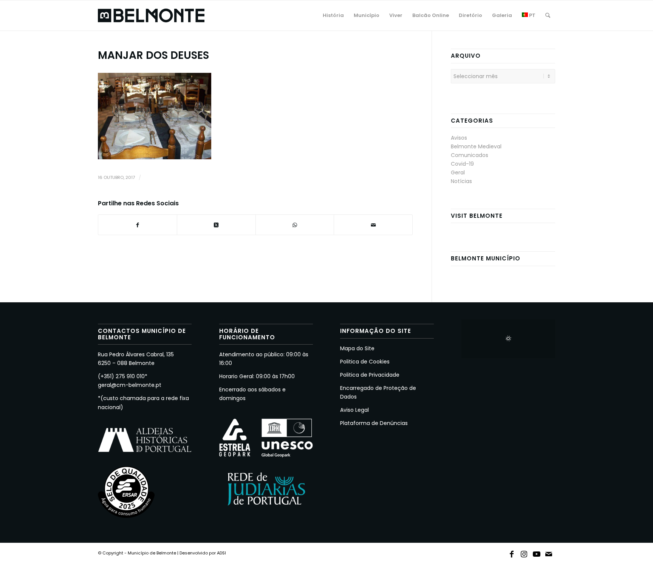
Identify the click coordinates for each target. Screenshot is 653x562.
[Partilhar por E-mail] (373, 225)
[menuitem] (333, 15)
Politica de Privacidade (369, 375)
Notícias (461, 181)
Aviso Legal (354, 410)
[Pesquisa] (547, 15)
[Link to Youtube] (536, 552)
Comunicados (469, 155)
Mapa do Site (357, 348)
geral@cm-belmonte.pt (129, 385)
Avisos (459, 138)
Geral (458, 172)
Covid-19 (462, 164)
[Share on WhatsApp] (295, 225)
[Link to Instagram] (524, 552)
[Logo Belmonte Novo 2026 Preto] (151, 15)
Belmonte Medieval (476, 146)
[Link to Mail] (549, 552)
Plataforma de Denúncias (374, 423)
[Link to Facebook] (511, 552)
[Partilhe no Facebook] (137, 225)
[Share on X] (216, 225)
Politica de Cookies (365, 361)
